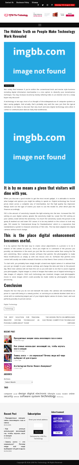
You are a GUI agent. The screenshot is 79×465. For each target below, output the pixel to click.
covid (15, 394)
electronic (41, 393)
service (16, 397)
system (36, 396)
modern (65, 394)
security (8, 396)
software (25, 396)
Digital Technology (10, 304)
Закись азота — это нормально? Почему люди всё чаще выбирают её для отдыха (39, 356)
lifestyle (51, 394)
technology (9, 308)
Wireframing (60, 396)
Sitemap (35, 2)
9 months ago (19, 340)
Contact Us (9, 2)
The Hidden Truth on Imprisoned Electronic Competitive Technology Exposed (58, 320)
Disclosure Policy (22, 2)
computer (8, 394)
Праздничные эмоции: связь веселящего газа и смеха (38, 338)
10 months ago (19, 351)
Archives (7, 379)
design (22, 393)
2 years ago (18, 368)
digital (30, 393)
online (72, 394)
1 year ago (17, 360)
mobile (58, 394)
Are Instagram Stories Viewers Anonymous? (33, 365)
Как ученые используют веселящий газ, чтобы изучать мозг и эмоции (39, 347)
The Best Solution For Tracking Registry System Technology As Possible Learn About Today (22, 320)
